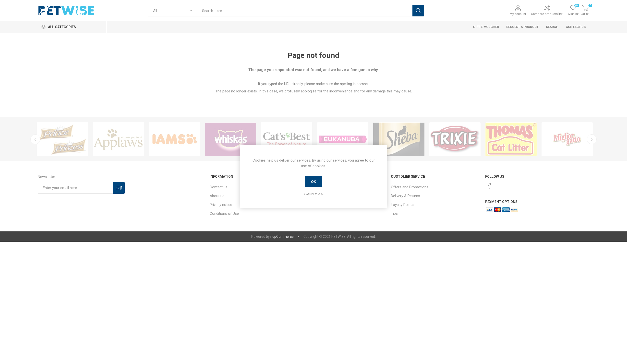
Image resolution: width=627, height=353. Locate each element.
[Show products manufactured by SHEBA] (398, 139)
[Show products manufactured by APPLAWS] (118, 139)
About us (217, 196)
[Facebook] (490, 186)
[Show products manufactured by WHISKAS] (230, 139)
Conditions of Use (224, 213)
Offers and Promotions (409, 187)
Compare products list (547, 14)
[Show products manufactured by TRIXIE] (455, 139)
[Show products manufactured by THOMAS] (511, 139)
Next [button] (592, 139)
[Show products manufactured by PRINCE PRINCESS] (62, 139)
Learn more (313, 194)
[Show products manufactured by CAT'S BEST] (286, 139)
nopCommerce (282, 237)
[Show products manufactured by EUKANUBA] (342, 139)
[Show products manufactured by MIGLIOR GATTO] (567, 139)
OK (313, 181)
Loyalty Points (402, 204)
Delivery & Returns (405, 196)
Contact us (219, 187)
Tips (394, 213)
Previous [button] (35, 139)
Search (418, 10)
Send (119, 188)
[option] (62, 139)
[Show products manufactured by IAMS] (174, 139)
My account (518, 14)
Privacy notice (221, 204)
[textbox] (304, 10)
